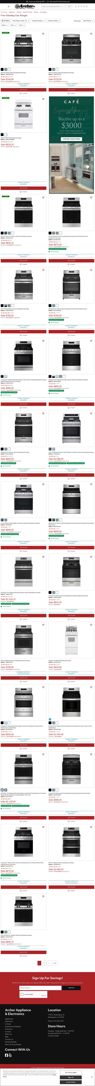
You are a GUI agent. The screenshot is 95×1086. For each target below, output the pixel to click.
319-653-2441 (58, 1021)
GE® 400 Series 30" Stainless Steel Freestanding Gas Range (16, 935)
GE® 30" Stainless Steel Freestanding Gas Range (13, 72)
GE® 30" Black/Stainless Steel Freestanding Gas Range (15, 309)
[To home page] (25, 6)
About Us (8, 1034)
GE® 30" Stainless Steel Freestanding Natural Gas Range (15, 660)
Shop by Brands (10, 1042)
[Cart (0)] (87, 6)
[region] (47, 1077)
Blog (6, 1037)
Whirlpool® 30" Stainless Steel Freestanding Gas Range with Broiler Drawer (68, 309)
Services (8, 1032)
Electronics (9, 1021)
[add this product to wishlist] (43, 34)
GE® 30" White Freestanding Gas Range (11, 138)
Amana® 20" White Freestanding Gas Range (60, 660)
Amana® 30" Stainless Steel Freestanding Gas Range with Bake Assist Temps (68, 595)
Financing (8, 1029)
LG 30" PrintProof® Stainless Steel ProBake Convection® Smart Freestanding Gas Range (71, 452)
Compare (24, 93)
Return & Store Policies (13, 1044)
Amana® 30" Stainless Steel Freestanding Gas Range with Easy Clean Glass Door (69, 793)
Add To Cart (23, 89)
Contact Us (9, 1039)
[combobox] (21, 21)
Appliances (12, 12)
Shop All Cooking (27, 12)
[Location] (81, 6)
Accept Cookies (70, 1082)
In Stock (8, 1024)
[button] (8, 6)
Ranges (36, 12)
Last (55, 963)
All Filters (6, 20)
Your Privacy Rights (71, 1072)
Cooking (19, 12)
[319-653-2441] (84, 6)
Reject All (71, 1077)
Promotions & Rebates (13, 1026)
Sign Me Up (71, 987)
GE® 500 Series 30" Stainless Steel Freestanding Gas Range (16, 236)
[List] (78, 6)
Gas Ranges (43, 12)
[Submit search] (69, 6)
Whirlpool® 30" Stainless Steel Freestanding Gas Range (15, 452)
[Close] (92, 1077)
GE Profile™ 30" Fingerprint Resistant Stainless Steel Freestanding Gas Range (20, 592)
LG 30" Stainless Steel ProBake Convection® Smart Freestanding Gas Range (20, 523)
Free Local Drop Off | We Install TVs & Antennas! (49, 2)
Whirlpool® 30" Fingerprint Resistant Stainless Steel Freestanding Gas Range (68, 379)
